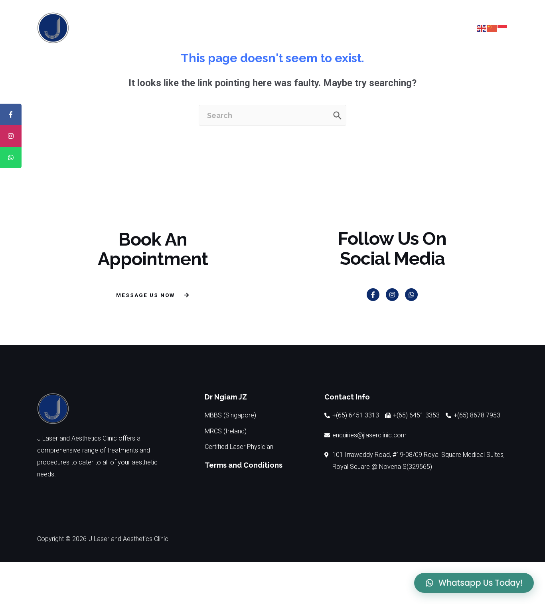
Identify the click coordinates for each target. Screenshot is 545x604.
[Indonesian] (503, 27)
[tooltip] (11, 114)
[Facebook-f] (373, 294)
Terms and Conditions (243, 465)
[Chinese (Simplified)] (492, 27)
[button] (440, 28)
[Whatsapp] (411, 294)
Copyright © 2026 (62, 539)
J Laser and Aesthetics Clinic (128, 539)
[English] (482, 27)
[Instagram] (392, 294)
